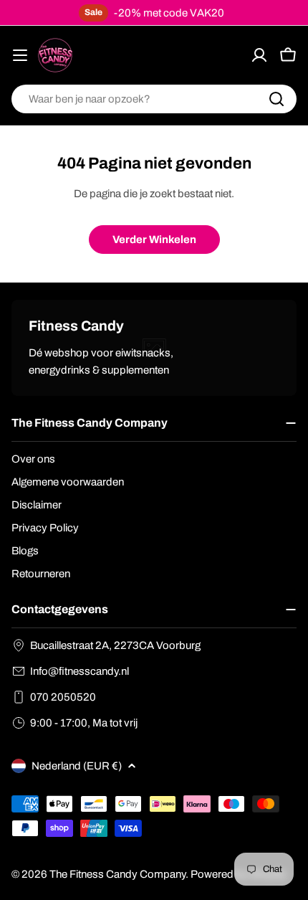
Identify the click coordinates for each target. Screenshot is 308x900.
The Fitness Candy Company (117, 874)
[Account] (259, 55)
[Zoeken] (276, 99)
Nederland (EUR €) (77, 766)
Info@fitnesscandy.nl (79, 671)
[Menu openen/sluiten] (20, 55)
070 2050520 (63, 697)
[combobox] (154, 99)
